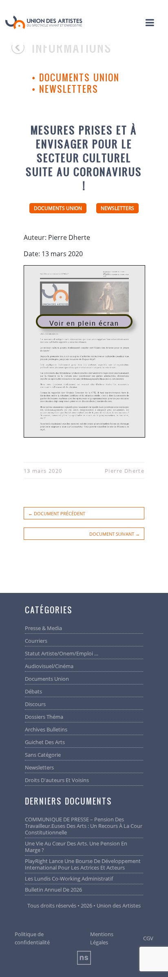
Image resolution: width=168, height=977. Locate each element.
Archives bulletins (46, 729)
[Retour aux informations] (21, 51)
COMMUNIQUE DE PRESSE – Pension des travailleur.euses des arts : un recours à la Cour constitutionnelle (83, 826)
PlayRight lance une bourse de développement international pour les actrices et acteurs (83, 864)
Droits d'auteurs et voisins (57, 780)
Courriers (36, 640)
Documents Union (79, 77)
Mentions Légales (101, 938)
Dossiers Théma (44, 716)
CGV (148, 938)
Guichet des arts (45, 742)
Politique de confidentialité (32, 938)
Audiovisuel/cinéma (49, 666)
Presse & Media (43, 628)
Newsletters (68, 89)
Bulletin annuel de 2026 (53, 889)
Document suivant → (114, 534)
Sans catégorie (43, 754)
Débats (33, 691)
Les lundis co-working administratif (69, 878)
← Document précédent (56, 513)
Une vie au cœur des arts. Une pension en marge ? (76, 846)
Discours (35, 704)
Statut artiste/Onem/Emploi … (61, 653)
